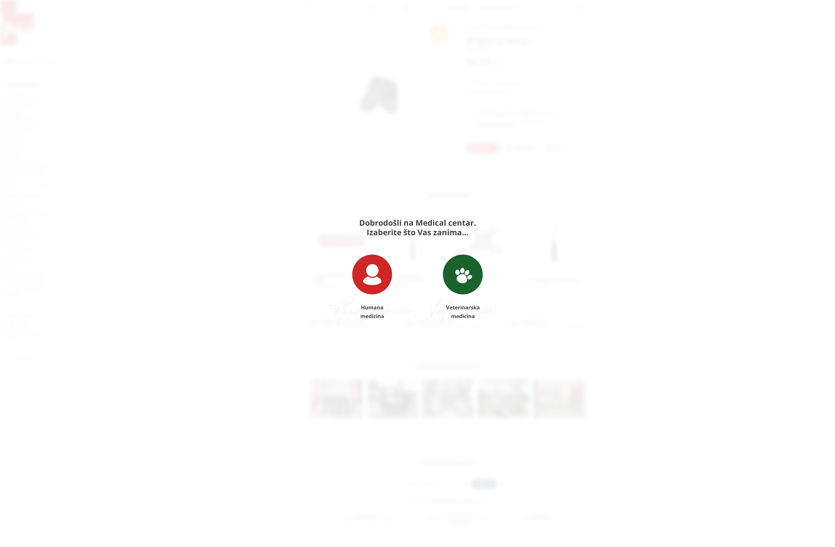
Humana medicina (372, 312)
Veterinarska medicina (463, 312)
